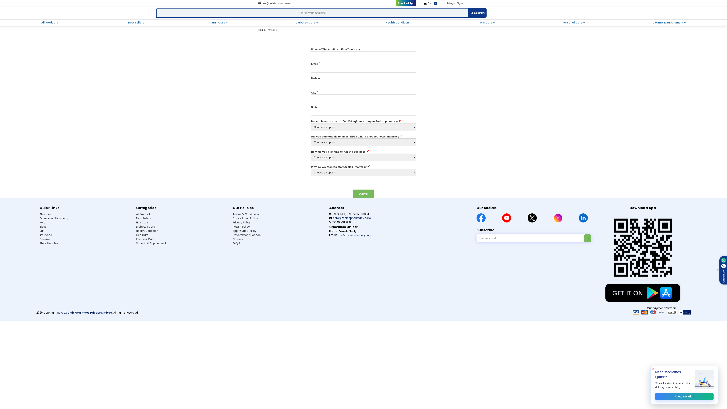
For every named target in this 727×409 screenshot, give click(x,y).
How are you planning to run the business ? (340, 151)
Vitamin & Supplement (668, 22)
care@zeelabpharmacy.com (276, 3)
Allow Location (684, 396)
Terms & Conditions (246, 214)
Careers (238, 239)
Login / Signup (456, 3)
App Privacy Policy (244, 231)
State (315, 106)
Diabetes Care (306, 22)
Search (479, 13)
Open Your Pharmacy (54, 218)
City (314, 92)
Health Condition (398, 22)
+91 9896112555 (342, 222)
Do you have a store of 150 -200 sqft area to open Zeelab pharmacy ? (356, 121)
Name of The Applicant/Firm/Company (336, 49)
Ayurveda (46, 235)
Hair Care (219, 22)
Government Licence (247, 235)
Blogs (43, 227)
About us (45, 214)
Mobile (316, 78)
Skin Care (486, 22)
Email (315, 63)
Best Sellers (136, 22)
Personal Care (573, 22)
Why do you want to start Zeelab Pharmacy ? (340, 166)
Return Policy (241, 227)
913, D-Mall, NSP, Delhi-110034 (350, 214)
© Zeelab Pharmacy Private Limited (86, 313)
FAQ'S (236, 243)
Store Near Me (49, 243)
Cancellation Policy (245, 218)
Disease (45, 239)
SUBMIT (364, 193)
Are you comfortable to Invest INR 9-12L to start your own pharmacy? (356, 136)
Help (42, 222)
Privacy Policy (241, 222)
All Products (50, 22)
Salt (42, 231)
